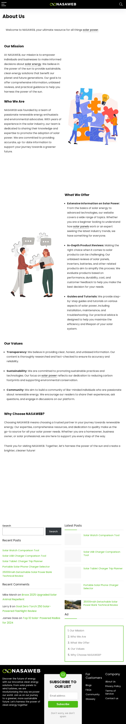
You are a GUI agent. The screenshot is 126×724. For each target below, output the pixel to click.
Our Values (77, 649)
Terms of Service (110, 692)
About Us (110, 681)
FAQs (88, 689)
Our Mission (77, 630)
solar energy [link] (33, 64)
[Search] (121, 4)
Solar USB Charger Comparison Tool (24, 555)
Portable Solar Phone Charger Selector (26, 566)
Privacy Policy (113, 686)
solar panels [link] (81, 226)
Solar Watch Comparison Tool (20, 550)
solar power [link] (90, 30)
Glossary (90, 699)
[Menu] (4, 4)
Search (6, 525)
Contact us (111, 698)
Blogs (89, 685)
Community (93, 694)
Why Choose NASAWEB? (86, 655)
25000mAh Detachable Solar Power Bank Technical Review (101, 603)
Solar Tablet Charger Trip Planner (22, 561)
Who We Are (78, 637)
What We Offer (79, 643)
